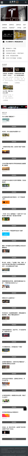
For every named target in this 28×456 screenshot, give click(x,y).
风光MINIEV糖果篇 (10, 50)
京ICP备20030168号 (21, 455)
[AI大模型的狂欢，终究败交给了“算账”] (6, 350)
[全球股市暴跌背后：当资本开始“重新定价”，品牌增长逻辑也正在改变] (6, 367)
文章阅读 (5, 82)
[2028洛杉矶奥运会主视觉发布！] (6, 415)
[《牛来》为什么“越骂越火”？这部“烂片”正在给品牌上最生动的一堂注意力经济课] (6, 219)
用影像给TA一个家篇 (11, 48)
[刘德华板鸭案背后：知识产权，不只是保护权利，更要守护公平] (6, 335)
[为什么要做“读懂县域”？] (6, 119)
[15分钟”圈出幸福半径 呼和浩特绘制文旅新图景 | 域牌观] (6, 168)
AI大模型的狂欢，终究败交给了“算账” (12, 346)
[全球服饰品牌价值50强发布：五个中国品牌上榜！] (6, 202)
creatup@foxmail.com (20, 452)
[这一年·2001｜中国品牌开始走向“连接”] (6, 234)
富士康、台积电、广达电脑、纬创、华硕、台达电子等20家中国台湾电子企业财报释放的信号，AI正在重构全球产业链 (14, 264)
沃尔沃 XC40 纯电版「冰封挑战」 (14, 58)
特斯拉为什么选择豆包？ (8, 298)
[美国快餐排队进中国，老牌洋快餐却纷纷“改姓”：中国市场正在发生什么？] (6, 286)
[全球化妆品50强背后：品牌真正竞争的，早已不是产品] (6, 383)
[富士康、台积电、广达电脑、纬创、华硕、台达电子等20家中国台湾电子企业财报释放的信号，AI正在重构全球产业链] (6, 269)
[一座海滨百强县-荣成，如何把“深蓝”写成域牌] (6, 151)
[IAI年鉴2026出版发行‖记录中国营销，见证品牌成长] (6, 185)
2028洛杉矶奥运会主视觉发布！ (10, 412)
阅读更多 (14, 126)
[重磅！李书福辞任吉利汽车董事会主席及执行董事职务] (6, 250)
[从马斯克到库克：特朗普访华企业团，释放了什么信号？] (6, 400)
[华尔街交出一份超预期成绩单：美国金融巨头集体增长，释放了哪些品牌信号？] (6, 318)
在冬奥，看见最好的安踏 (12, 55)
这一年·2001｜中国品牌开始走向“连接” (12, 230)
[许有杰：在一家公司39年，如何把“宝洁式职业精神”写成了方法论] (6, 432)
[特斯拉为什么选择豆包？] (6, 301)
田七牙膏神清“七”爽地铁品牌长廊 (14, 41)
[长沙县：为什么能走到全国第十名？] (6, 135)
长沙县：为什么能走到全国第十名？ (11, 131)
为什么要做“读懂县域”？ (8, 116)
